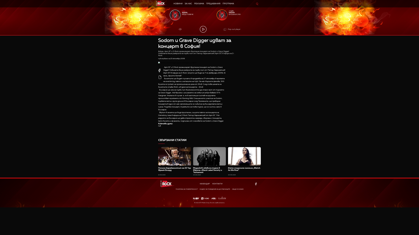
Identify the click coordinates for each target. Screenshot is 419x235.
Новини (178, 4)
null (159, 126)
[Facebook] (256, 184)
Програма (228, 4)
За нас (188, 4)
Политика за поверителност (187, 189)
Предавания (213, 4)
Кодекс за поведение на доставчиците (215, 189)
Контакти (217, 184)
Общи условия (237, 189)
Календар (205, 184)
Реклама (199, 4)
